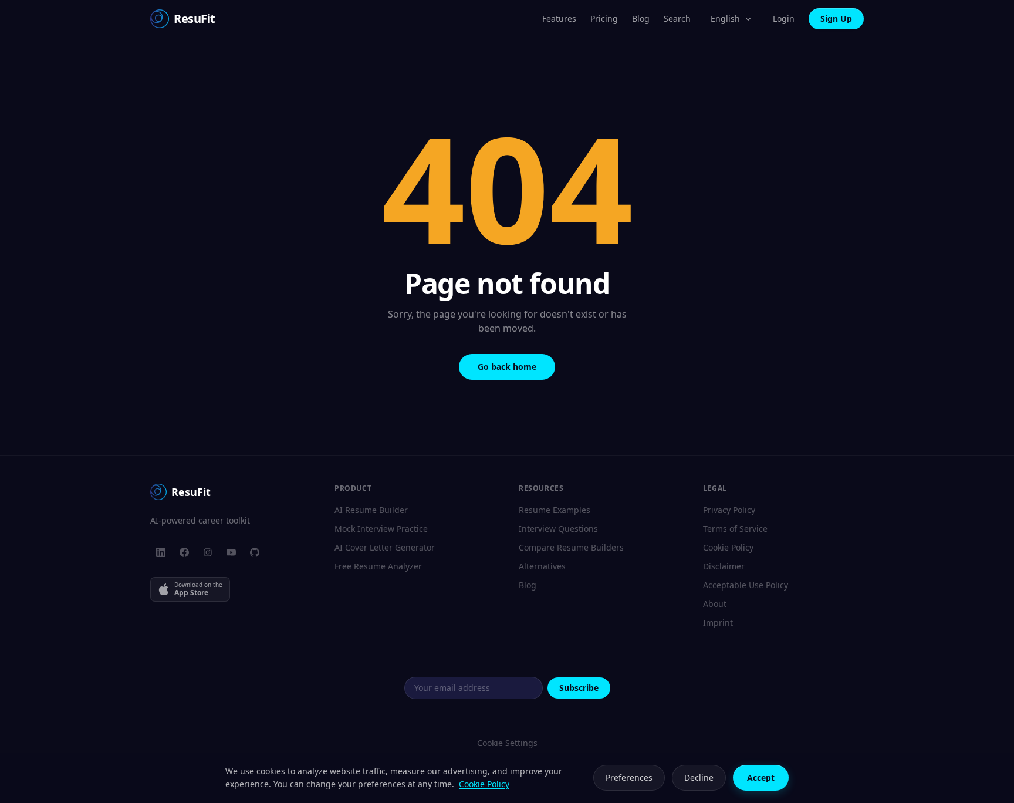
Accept (761, 777)
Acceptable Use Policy (745, 585)
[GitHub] (254, 552)
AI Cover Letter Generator (384, 547)
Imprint (718, 622)
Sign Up (836, 18)
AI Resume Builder (371, 509)
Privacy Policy (729, 509)
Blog (641, 18)
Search (677, 18)
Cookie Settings (507, 742)
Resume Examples (554, 509)
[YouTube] (231, 552)
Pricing (604, 18)
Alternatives (542, 566)
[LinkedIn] (160, 552)
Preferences (629, 777)
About (714, 603)
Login (784, 18)
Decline (699, 777)
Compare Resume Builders (571, 547)
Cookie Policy (728, 547)
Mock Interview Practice (381, 528)
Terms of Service (735, 528)
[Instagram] (207, 552)
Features (559, 18)
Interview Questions (558, 528)
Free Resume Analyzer (378, 566)
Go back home (507, 366)
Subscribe (579, 687)
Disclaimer (724, 566)
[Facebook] (184, 552)
